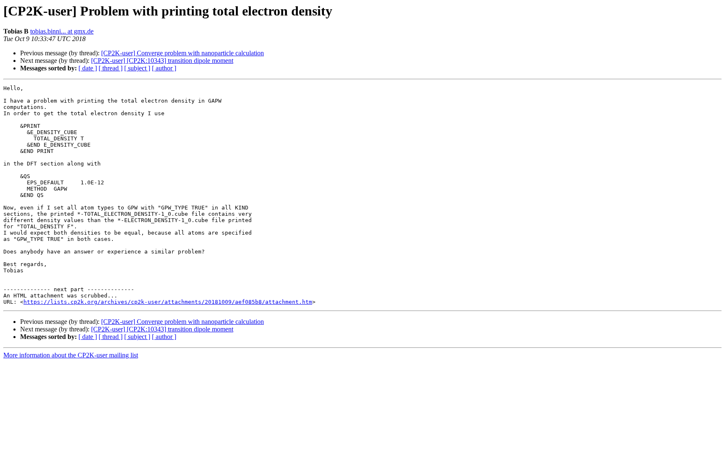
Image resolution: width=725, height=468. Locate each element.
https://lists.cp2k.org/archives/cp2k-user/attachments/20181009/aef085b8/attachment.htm (167, 302)
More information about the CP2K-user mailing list (70, 355)
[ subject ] (137, 68)
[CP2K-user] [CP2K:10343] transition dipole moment (162, 60)
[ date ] (87, 68)
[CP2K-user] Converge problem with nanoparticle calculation (182, 53)
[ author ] (164, 68)
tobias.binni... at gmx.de (62, 31)
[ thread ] (111, 68)
